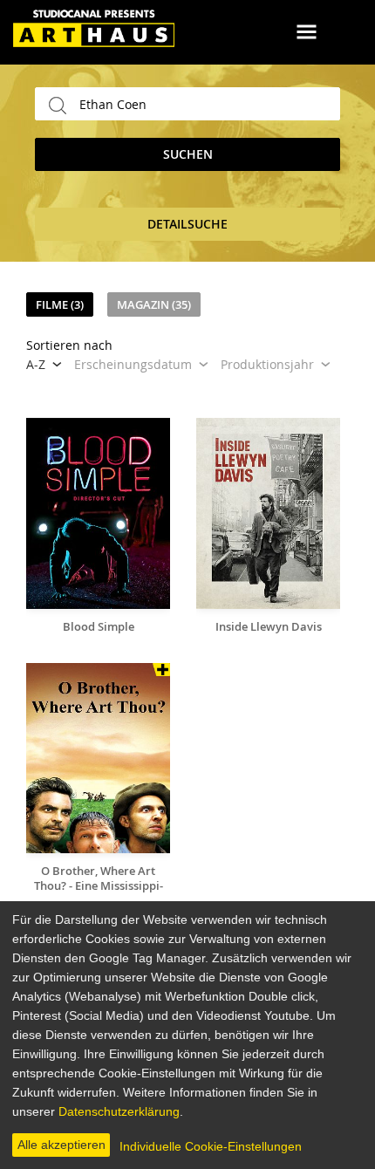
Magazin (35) (154, 304)
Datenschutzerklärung (119, 1111)
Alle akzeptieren (61, 1145)
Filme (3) (60, 304)
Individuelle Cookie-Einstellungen (210, 1146)
